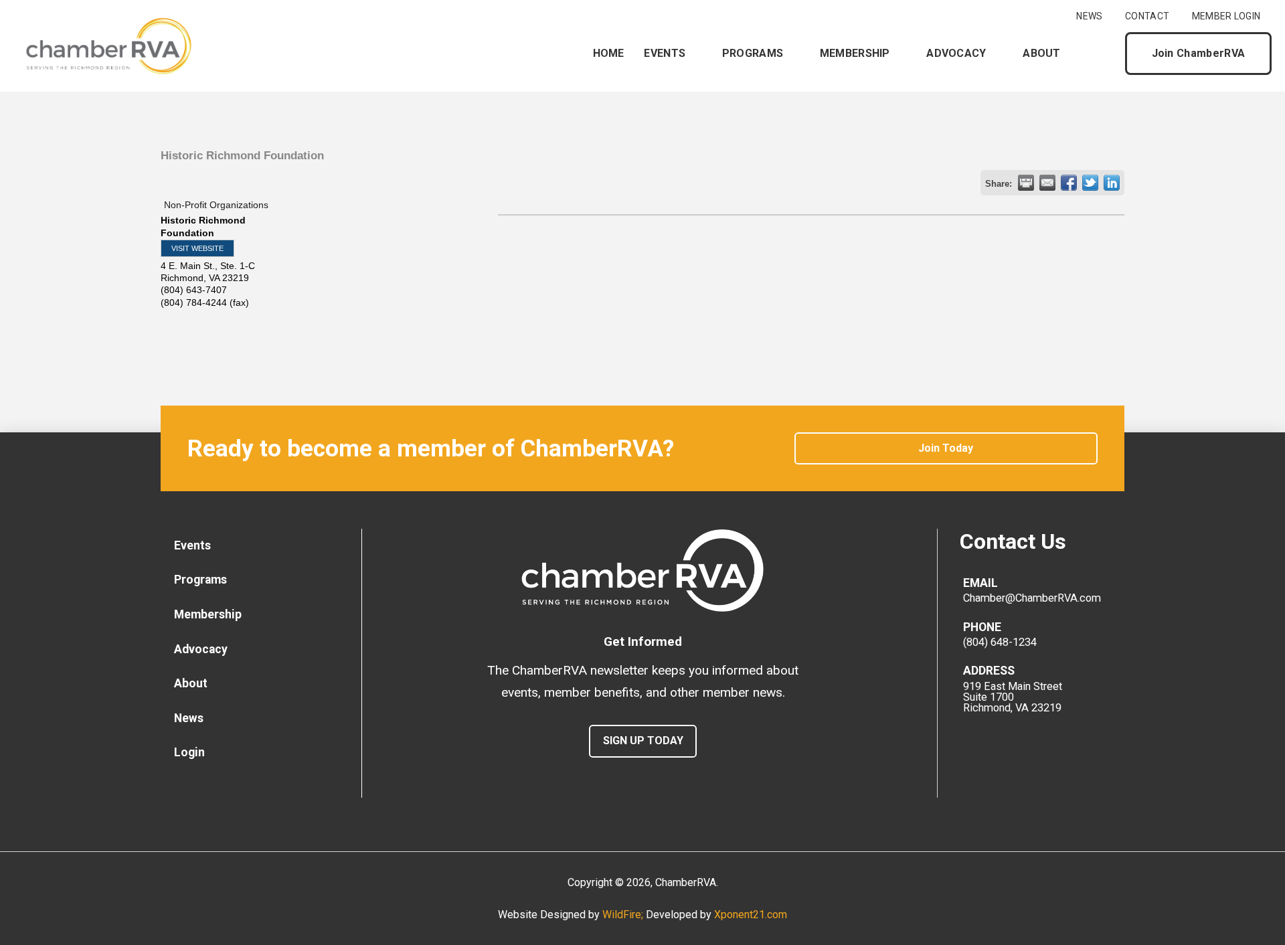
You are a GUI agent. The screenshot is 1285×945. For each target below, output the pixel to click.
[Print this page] (1026, 183)
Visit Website (197, 248)
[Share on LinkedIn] (1112, 183)
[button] (1104, 53)
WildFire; (624, 914)
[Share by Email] (1047, 183)
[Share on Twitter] (1090, 183)
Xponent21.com (750, 914)
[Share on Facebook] (1069, 183)
